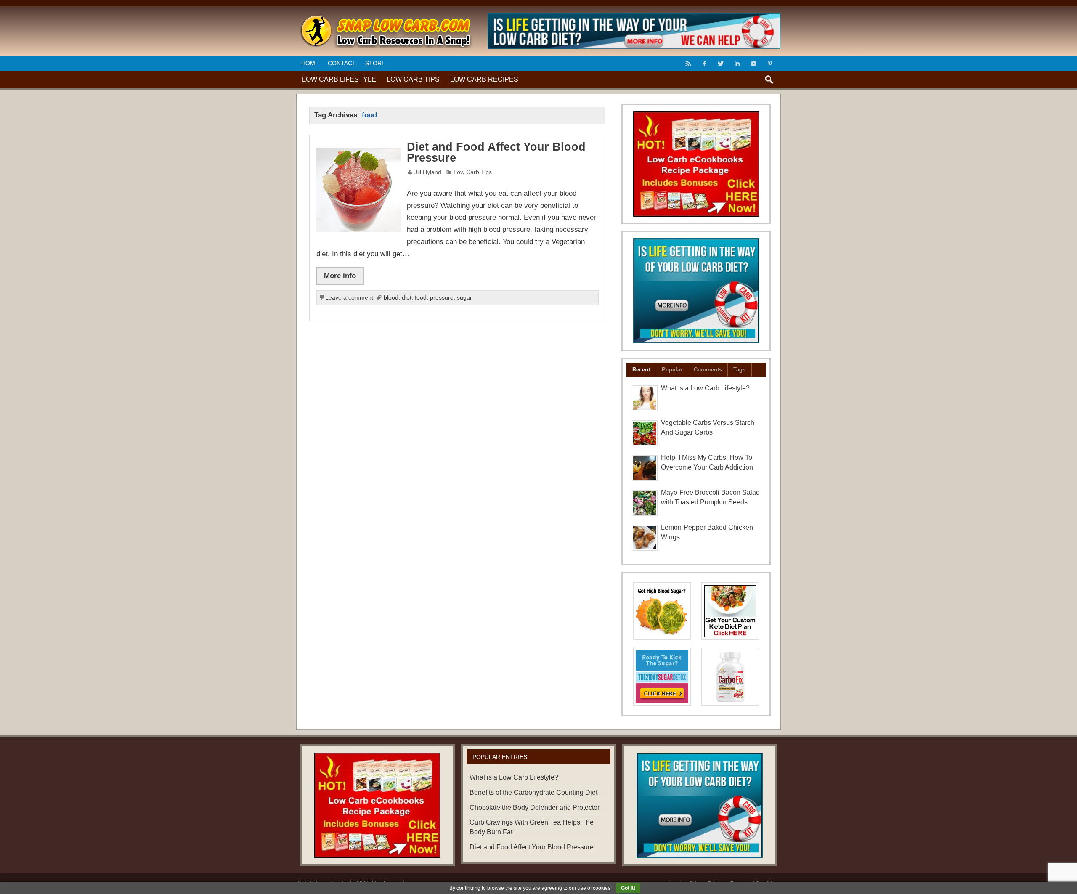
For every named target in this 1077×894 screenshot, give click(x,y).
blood (391, 297)
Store (375, 63)
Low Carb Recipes (484, 79)
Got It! (628, 888)
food (421, 297)
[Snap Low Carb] (385, 17)
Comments (708, 369)
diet (406, 297)
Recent (641, 369)
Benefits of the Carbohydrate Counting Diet (533, 792)
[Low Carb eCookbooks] (696, 164)
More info (340, 275)
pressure (442, 297)
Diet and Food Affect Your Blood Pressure (496, 152)
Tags (739, 369)
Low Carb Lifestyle (339, 79)
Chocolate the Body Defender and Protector (535, 807)
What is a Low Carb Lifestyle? (705, 388)
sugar (464, 297)
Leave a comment (349, 297)
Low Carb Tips (413, 79)
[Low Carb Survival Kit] (696, 290)
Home (310, 63)
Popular (672, 369)
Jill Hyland (427, 172)
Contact (342, 63)
